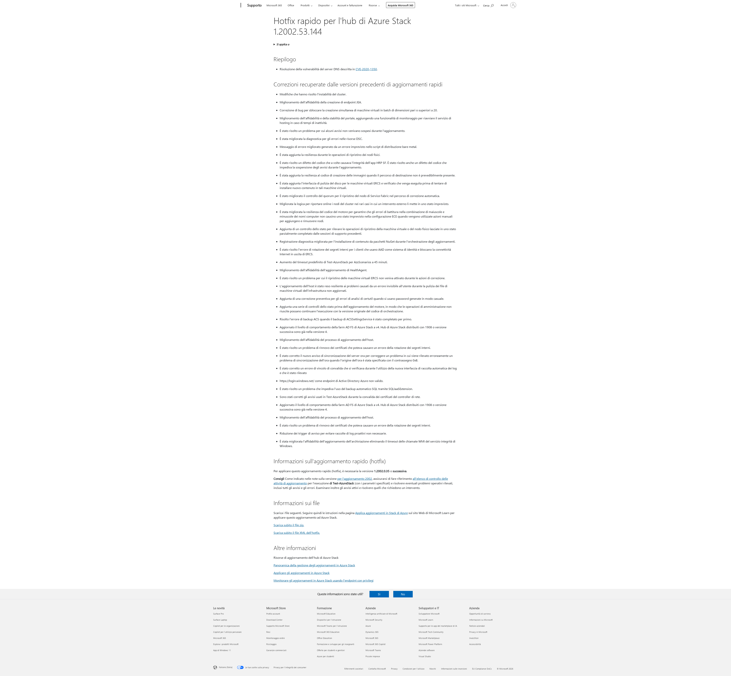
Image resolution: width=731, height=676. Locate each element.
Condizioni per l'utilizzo (413, 668)
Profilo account (273, 613)
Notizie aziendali (477, 625)
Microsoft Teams (373, 650)
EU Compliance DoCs (482, 668)
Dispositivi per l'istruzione (329, 619)
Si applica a (282, 44)
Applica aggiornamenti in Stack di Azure (381, 513)
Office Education (324, 638)
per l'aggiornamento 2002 (354, 479)
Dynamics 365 (372, 632)
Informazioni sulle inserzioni (454, 668)
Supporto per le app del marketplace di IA (438, 625)
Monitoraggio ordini (275, 638)
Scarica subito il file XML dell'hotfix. (297, 533)
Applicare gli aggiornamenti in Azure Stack (302, 573)
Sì (379, 594)
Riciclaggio (271, 644)
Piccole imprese (373, 656)
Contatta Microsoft (377, 668)
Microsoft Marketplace (429, 638)
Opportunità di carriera (480, 613)
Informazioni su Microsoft (481, 619)
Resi (268, 632)
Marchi (432, 668)
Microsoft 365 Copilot (375, 644)
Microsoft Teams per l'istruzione (332, 625)
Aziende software (427, 650)
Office (291, 5)
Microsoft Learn (426, 619)
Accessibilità (475, 644)
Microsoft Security (374, 619)
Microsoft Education (326, 613)
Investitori (474, 638)
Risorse (373, 5)
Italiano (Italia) (225, 667)
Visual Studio (425, 656)
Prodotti (305, 5)
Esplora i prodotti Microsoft (226, 644)
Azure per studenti (325, 656)
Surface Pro (218, 613)
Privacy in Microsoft (478, 632)
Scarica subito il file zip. (289, 525)
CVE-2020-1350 (366, 69)
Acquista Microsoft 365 (400, 5)
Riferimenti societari (353, 668)
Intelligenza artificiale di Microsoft (381, 613)
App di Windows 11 (222, 650)
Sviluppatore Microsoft (429, 613)
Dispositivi (324, 5)
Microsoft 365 (274, 5)
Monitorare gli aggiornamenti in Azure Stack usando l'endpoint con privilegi (323, 580)
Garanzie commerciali (276, 650)
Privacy (394, 668)
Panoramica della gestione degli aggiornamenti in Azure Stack (314, 565)
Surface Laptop (220, 619)
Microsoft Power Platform (430, 644)
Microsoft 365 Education (328, 632)
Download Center (274, 619)
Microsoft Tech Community (431, 632)
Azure (368, 625)
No (403, 594)
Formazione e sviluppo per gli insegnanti (335, 644)
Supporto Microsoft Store (278, 625)
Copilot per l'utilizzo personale (227, 632)
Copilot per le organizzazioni (226, 625)
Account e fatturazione (350, 5)
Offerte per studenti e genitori (331, 650)
